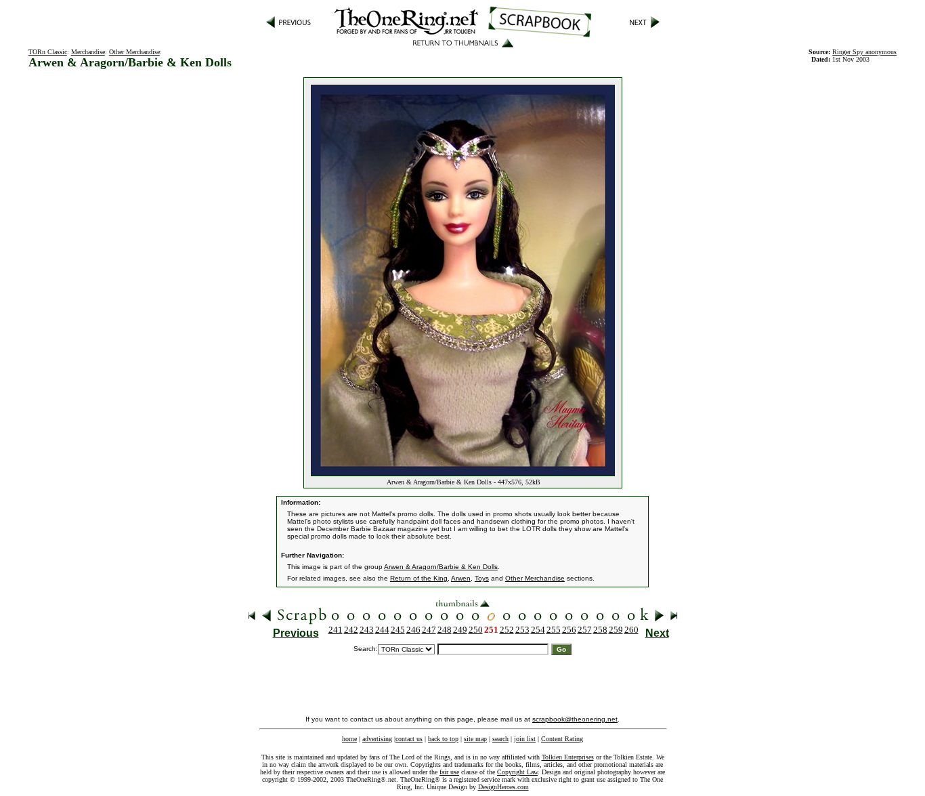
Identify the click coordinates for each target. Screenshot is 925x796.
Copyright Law (517, 772)
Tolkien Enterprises (568, 757)
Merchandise (88, 52)
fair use (449, 772)
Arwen (461, 578)
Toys (482, 578)
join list (525, 738)
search (500, 738)
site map (475, 738)
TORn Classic (47, 52)
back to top (443, 738)
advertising (377, 738)
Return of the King (419, 578)
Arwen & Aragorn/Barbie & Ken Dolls (441, 566)
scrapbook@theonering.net (575, 719)
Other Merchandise (134, 52)
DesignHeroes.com (503, 787)
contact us (409, 738)
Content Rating (562, 738)
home (349, 738)
